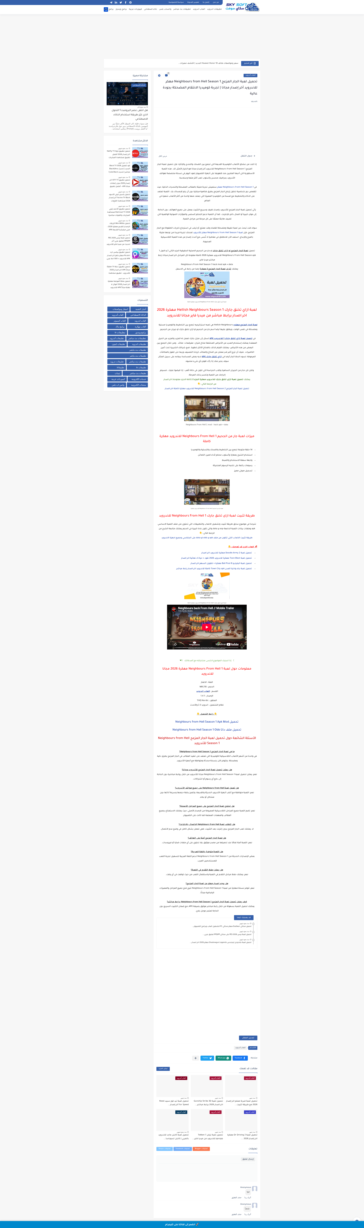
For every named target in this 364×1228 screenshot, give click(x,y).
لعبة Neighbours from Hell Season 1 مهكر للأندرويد (218, 233)
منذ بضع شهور (244, 923)
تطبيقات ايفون (118, 344)
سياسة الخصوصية (176, 2)
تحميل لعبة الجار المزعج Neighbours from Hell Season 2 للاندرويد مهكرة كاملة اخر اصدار (207, 389)
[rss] (106, 2)
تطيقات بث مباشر (138, 373)
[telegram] (111, 2)
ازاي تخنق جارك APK (212, 357)
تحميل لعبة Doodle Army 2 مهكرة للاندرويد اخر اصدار (226, 553)
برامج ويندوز (121, 9)
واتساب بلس (165, 9)
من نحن (216, 2)
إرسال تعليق (248, 1159)
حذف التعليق (236, 1197)
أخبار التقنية (141, 309)
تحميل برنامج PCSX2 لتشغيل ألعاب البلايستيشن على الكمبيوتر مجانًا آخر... (204, 63)
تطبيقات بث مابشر (137, 350)
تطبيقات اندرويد (214, 9)
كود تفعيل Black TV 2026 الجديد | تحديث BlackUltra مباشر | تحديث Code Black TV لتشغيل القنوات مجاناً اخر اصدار (119, 169)
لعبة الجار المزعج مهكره (245, 325)
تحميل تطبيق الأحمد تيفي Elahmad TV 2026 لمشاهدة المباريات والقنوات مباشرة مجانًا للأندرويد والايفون (118, 212)
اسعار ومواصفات (120, 309)
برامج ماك (109, 9)
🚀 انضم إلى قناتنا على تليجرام (182, 1224)
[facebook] (125, 2)
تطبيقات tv (141, 367)
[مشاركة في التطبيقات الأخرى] (195, 1058)
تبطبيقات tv (120, 332)
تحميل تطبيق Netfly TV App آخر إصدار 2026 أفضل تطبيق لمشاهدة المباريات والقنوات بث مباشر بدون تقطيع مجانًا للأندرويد (118, 155)
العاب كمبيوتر (120, 321)
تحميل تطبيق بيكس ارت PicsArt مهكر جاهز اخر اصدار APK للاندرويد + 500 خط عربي (118, 255)
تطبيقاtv (120, 367)
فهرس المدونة (193, 2)
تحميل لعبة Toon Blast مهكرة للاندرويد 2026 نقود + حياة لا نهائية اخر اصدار (216, 558)
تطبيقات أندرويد (117, 338)
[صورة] (140, 152)
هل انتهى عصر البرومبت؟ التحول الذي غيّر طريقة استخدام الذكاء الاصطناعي (130, 115)
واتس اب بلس (118, 385)
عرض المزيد (163, 1069)
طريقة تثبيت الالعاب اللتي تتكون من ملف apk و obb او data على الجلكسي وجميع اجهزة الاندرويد (207, 538)
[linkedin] (116, 2)
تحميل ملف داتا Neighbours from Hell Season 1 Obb (206, 730)
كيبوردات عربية (135, 9)
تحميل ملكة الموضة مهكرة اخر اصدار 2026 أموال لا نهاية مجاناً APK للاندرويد (119, 284)
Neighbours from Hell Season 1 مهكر (235, 187)
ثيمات (117, 373)
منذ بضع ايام (141, 107)
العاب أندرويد (250, 75)
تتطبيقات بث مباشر (137, 338)
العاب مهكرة (140, 326)
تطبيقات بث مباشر (182, 9)
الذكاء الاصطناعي (138, 315)
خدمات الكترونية (139, 379)
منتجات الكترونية (138, 385)
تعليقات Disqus (165, 1149)
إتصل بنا (206, 2)
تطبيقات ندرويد (117, 361)
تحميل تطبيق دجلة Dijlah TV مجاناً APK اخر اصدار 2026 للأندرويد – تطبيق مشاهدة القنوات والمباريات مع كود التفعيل (118, 270)
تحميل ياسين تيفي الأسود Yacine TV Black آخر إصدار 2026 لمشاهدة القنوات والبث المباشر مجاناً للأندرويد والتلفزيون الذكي (118, 198)
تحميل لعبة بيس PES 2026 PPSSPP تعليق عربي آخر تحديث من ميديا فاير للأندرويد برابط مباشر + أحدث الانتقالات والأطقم (118, 241)
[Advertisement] (182, 37)
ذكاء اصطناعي (150, 9)
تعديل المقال (248, 1038)
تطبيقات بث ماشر (138, 356)
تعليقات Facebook (183, 1149)
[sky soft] (242, 7)
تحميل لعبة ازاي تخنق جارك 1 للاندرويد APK (231, 339)
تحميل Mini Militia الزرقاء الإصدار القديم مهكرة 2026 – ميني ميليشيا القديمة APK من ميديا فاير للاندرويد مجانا (118, 227)
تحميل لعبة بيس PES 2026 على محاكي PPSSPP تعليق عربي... (227, 935)
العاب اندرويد (199, 9)
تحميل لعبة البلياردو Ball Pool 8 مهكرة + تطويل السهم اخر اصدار (221, 563)
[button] (240, 1058)
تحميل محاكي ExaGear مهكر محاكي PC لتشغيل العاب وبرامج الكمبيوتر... (221, 927)
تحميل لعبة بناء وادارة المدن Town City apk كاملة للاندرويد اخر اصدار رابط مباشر (214, 569)
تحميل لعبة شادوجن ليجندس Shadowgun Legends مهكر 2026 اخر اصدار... (220, 943)
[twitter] (120, 2)
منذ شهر (252, 1098)
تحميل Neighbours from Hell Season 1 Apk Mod (206, 722)
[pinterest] (130, 2)
